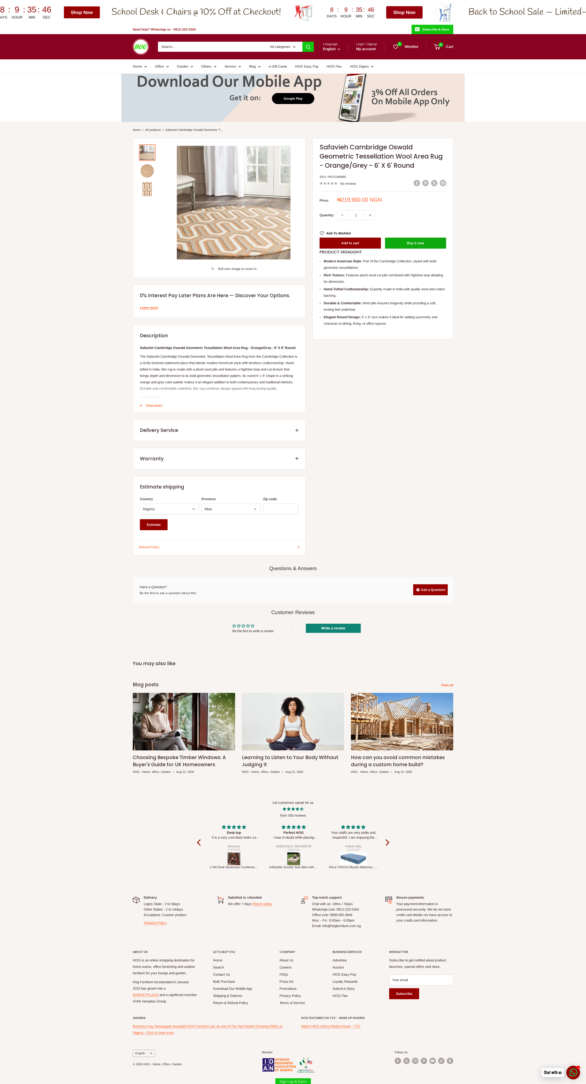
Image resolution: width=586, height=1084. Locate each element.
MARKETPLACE (145, 995)
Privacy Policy (290, 996)
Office (159, 66)
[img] (293, 809)
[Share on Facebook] (417, 183)
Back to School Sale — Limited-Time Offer (444, 12)
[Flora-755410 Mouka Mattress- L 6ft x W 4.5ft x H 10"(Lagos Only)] (293, 858)
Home (137, 66)
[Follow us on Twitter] (406, 1061)
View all (447, 685)
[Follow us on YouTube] (432, 1061)
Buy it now (415, 243)
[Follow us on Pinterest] (424, 1061)
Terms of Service (292, 1003)
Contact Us (221, 974)
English (140, 1053)
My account (366, 49)
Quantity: (327, 215)
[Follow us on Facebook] (398, 1061)
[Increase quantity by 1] (370, 215)
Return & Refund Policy (230, 1003)
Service (230, 66)
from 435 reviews (293, 815)
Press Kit (286, 981)
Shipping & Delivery (227, 996)
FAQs (283, 974)
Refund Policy (149, 547)
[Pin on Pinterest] (425, 183)
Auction (338, 967)
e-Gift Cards (278, 66)
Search (218, 967)
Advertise (340, 960)
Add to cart (350, 243)
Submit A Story (344, 989)
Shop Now (301, 12)
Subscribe (404, 994)
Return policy (262, 904)
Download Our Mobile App (232, 989)
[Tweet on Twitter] (434, 183)
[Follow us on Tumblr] (450, 1061)
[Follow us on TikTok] (441, 1061)
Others (206, 66)
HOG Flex (334, 66)
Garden (182, 66)
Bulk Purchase (224, 981)
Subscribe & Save (435, 29)
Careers (285, 967)
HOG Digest (359, 66)
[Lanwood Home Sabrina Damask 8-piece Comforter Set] (353, 858)
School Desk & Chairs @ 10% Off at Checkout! (92, 12)
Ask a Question (432, 590)
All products (153, 130)
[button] (200, 842)
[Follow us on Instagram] (415, 1061)
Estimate (154, 525)
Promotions (288, 989)
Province (208, 499)
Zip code (270, 499)
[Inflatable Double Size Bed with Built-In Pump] (234, 858)
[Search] (308, 47)
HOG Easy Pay (307, 66)
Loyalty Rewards (345, 981)
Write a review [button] (333, 628)
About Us (286, 960)
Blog (252, 66)
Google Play (293, 98)
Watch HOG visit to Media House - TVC (331, 1026)
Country (146, 499)
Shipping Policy (155, 923)
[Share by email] (443, 183)
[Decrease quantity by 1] (342, 215)
